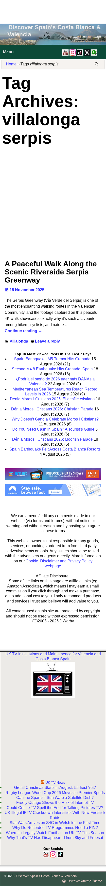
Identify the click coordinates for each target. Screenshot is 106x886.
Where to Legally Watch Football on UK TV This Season (55, 833)
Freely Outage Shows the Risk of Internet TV (55, 802)
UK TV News (55, 782)
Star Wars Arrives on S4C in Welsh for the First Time (55, 823)
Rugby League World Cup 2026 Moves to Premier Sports (55, 793)
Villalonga (19, 341)
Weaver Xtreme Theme (85, 881)
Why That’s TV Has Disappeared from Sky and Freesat (55, 838)
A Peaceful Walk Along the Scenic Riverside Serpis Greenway (51, 272)
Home (11, 64)
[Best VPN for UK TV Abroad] (53, 495)
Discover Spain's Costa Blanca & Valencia (46, 876)
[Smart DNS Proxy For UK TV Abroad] (53, 482)
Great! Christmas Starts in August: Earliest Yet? (55, 787)
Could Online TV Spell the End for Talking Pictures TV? (55, 808)
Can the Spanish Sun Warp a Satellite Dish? (55, 798)
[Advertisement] (53, 11)
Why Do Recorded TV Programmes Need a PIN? (55, 828)
